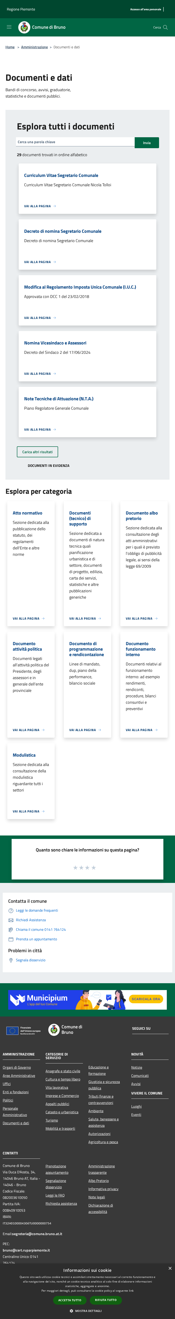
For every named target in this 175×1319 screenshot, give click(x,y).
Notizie (136, 1067)
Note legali (96, 1197)
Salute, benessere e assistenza (103, 1122)
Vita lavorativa (57, 1087)
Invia (147, 142)
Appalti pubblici (57, 1104)
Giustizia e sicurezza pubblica (104, 1085)
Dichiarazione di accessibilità (100, 1208)
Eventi (136, 1114)
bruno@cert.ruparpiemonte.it (26, 1250)
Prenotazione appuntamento (57, 1169)
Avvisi (136, 1083)
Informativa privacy (103, 1189)
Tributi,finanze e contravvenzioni (100, 1099)
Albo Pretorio (98, 1180)
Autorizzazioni (99, 1133)
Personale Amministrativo (15, 1111)
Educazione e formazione (98, 1070)
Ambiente (95, 1111)
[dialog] (87, 1291)
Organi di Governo (17, 1067)
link (131, 1291)
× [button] (170, 1268)
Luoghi (136, 1106)
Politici (8, 1100)
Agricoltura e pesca (103, 1142)
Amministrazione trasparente (101, 1169)
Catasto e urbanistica (62, 1112)
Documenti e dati (16, 1123)
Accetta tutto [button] (69, 1300)
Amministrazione (34, 47)
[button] (87, 1311)
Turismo (52, 1120)
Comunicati (140, 1075)
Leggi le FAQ (55, 1195)
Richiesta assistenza (61, 1203)
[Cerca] (165, 27)
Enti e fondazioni (16, 1092)
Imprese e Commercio (62, 1095)
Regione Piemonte (21, 9)
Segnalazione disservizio (56, 1184)
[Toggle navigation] (9, 27)
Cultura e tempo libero (63, 1079)
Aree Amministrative (19, 1075)
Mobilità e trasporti (60, 1128)
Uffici (7, 1083)
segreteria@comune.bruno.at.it (37, 1233)
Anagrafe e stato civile (63, 1071)
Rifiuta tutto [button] (106, 1300)
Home (10, 47)
